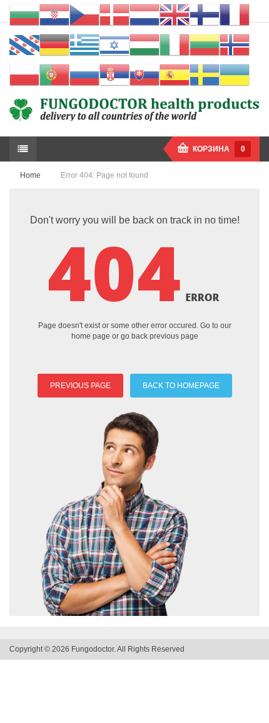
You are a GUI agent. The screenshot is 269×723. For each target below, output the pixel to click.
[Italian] (175, 44)
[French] (235, 14)
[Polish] (24, 74)
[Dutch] (144, 14)
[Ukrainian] (235, 74)
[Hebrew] (114, 44)
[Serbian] (114, 74)
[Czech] (84, 14)
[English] (175, 14)
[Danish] (114, 14)
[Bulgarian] (24, 14)
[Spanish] (175, 74)
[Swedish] (205, 74)
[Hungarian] (144, 44)
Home (30, 175)
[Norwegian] (235, 44)
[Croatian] (54, 14)
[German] (54, 44)
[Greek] (84, 44)
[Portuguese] (54, 74)
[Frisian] (24, 44)
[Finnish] (205, 14)
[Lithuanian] (205, 44)
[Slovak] (144, 74)
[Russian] (84, 74)
